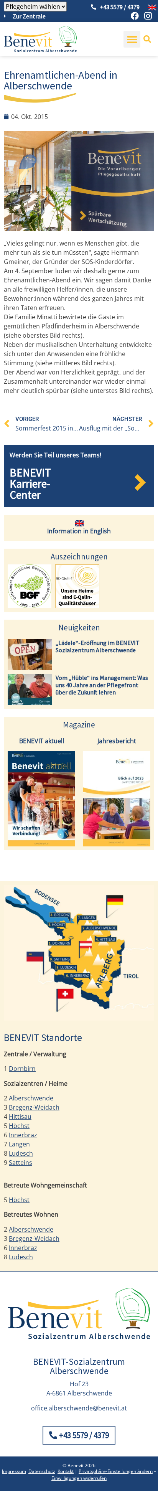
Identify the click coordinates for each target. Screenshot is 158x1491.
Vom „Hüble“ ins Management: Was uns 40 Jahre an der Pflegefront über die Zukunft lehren (102, 685)
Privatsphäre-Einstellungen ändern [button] (116, 1471)
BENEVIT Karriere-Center (30, 483)
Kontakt (66, 1471)
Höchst (19, 1126)
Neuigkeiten (79, 627)
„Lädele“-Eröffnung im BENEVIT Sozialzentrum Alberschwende (98, 646)
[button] (131, 39)
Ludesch (21, 1153)
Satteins (20, 1162)
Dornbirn (22, 1068)
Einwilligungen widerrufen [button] (79, 1478)
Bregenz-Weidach (34, 1107)
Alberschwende (31, 1098)
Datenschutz (41, 1471)
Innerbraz (23, 1135)
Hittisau (20, 1116)
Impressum (14, 1471)
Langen (19, 1144)
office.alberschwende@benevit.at (79, 1408)
